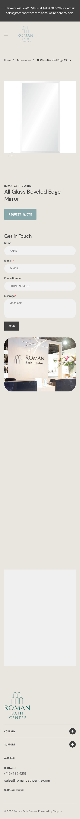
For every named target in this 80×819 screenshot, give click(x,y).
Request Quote (20, 214)
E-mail (8, 260)
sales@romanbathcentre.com (26, 13)
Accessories (24, 60)
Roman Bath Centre (25, 811)
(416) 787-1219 (53, 8)
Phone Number (13, 278)
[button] (6, 34)
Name (7, 243)
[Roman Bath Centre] (25, 34)
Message (9, 296)
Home (7, 60)
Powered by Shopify (50, 811)
